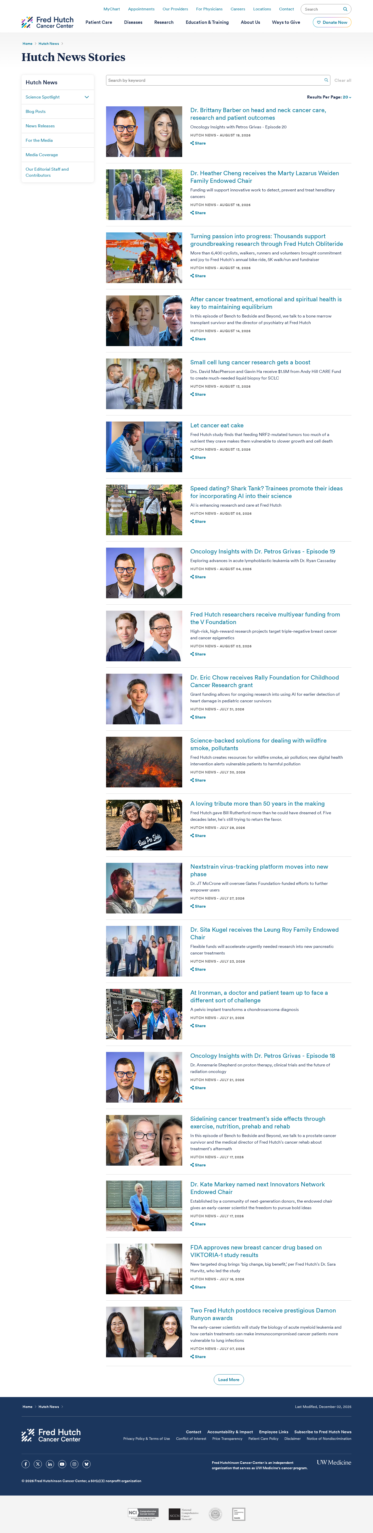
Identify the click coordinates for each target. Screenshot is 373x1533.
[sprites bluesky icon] (86, 1464)
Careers (238, 9)
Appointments (141, 9)
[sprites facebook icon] (26, 1464)
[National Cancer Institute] (143, 1514)
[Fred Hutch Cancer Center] (51, 1435)
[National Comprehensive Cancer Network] (184, 1514)
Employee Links (273, 1431)
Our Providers (175, 9)
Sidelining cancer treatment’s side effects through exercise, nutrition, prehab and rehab (257, 1122)
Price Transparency (227, 1439)
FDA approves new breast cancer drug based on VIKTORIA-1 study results (256, 1251)
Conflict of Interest (191, 1439)
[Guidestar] (238, 1514)
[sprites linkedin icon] (50, 1464)
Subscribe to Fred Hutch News (322, 1431)
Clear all (342, 80)
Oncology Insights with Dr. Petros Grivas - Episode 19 (262, 551)
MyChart (112, 9)
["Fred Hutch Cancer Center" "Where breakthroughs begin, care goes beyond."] (47, 22)
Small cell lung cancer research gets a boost (250, 362)
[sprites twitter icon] (38, 1464)
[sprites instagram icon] (74, 1464)
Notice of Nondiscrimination (329, 1439)
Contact (286, 9)
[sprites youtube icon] (62, 1464)
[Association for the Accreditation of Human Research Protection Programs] (215, 1514)
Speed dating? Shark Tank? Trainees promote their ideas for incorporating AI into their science (266, 492)
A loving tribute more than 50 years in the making (257, 803)
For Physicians (209, 9)
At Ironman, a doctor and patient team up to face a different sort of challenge (259, 996)
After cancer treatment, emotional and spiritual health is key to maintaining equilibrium (266, 302)
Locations (262, 9)
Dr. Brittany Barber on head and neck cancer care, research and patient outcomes (258, 113)
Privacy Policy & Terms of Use (146, 1439)
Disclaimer (292, 1439)
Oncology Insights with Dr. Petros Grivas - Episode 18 (262, 1055)
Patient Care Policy (263, 1439)
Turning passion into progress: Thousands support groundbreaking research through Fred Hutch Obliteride (266, 239)
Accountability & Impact (230, 1431)
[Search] (326, 80)
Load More (228, 1379)
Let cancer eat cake (217, 425)
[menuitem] (99, 22)
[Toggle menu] (87, 97)
